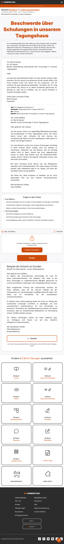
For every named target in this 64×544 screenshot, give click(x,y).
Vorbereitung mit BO (7, 12)
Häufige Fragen (20, 508)
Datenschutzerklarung (41, 508)
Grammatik (16, 481)
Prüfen (32, 258)
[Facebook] (52, 538)
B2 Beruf (16, 377)
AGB (35, 504)
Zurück (33, 338)
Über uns (18, 501)
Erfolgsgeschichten (21, 515)
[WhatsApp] (61, 538)
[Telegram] (57, 538)
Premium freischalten (32, 250)
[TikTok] (39, 538)
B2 (19, 12)
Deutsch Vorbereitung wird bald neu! (32, 6)
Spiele (47, 481)
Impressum (38, 501)
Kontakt (17, 504)
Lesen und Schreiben (28, 12)
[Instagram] (43, 538)
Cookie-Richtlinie (40, 512)
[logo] (8, 2)
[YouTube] (48, 538)
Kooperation (19, 512)
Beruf (15, 12)
